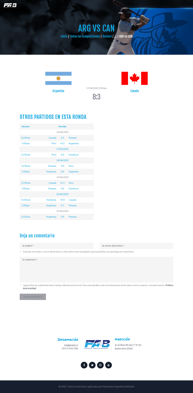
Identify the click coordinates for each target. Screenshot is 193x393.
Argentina (58, 91)
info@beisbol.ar (71, 345)
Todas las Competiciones (85, 36)
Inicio (64, 36)
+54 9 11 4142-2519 (69, 348)
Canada (134, 91)
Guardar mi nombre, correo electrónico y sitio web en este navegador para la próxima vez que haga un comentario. (78, 251)
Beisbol (107, 36)
